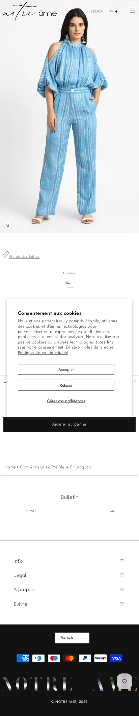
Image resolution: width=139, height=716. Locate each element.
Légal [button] (19, 575)
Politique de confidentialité (43, 353)
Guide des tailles (24, 256)
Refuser (66, 385)
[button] (132, 10)
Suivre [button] (20, 604)
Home (10, 467)
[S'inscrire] (112, 512)
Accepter (66, 369)
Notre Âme (65, 701)
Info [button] (18, 561)
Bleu (69, 283)
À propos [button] (23, 589)
